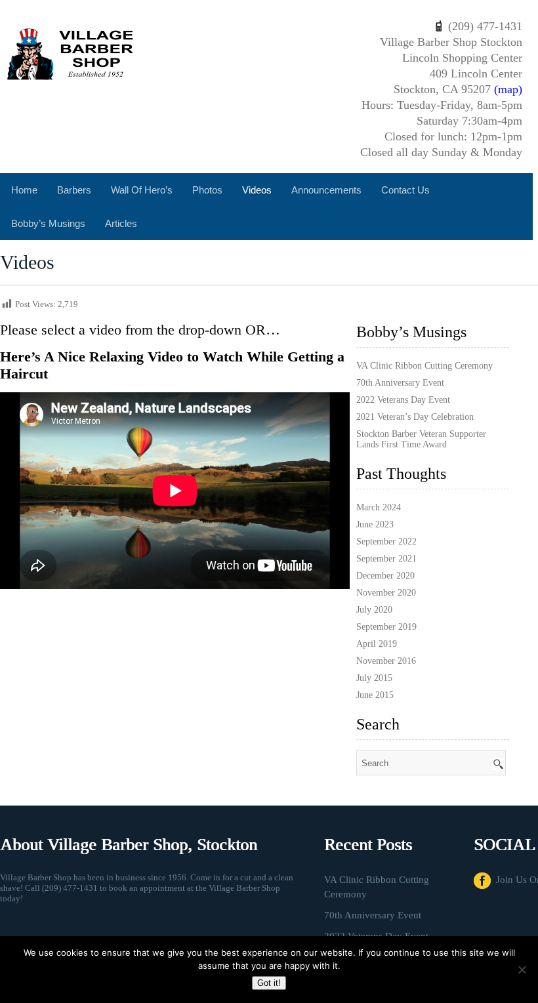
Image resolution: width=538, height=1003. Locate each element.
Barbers (74, 189)
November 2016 (386, 661)
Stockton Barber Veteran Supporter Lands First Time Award (421, 439)
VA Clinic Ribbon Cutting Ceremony (424, 366)
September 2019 (386, 627)
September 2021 (386, 558)
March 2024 (378, 507)
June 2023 (375, 524)
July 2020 (374, 610)
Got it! (269, 983)
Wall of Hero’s (142, 189)
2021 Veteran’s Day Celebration (415, 417)
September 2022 (386, 541)
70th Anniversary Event (400, 383)
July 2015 (374, 678)
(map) (508, 89)
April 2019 (376, 644)
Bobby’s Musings (48, 223)
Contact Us (405, 189)
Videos (257, 189)
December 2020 (385, 576)
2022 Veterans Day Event (403, 400)
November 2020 (386, 593)
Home (24, 189)
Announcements (326, 189)
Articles (121, 223)
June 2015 (375, 695)
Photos (207, 189)
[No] (521, 969)
